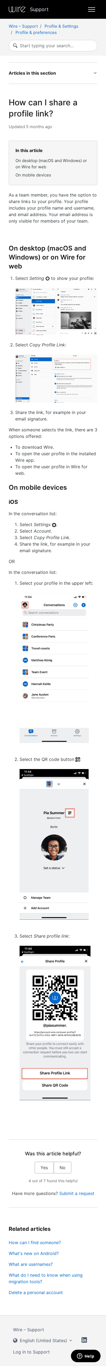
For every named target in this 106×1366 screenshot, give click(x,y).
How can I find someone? (35, 1242)
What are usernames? (31, 1264)
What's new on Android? (34, 1253)
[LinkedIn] (84, 1340)
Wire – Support (23, 26)
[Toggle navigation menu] (91, 9)
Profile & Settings (61, 26)
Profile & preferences (36, 32)
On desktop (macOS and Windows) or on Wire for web (51, 163)
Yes (44, 1167)
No (63, 1167)
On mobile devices (33, 175)
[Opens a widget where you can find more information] (86, 1356)
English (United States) (43, 1340)
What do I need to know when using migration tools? (46, 1278)
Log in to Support (31, 1352)
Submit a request (76, 1193)
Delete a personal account (36, 1292)
